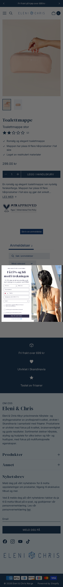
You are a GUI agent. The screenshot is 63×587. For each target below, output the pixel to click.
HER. (21, 318)
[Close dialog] (59, 267)
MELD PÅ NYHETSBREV (16, 315)
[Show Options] (28, 301)
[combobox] (6, 293)
